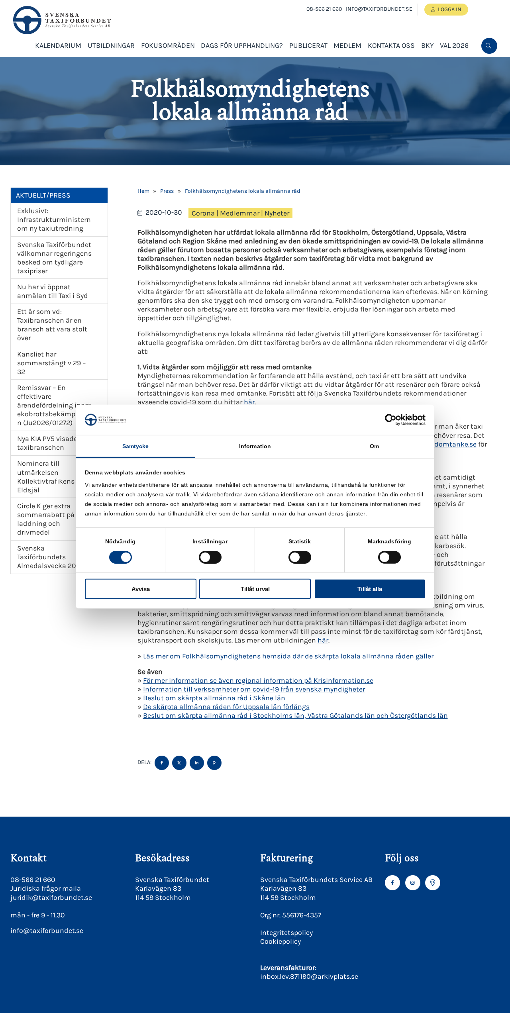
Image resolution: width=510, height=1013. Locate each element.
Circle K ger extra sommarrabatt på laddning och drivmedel (46, 519)
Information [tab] (255, 446)
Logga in (449, 9)
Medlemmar (239, 213)
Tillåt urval (255, 589)
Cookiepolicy (280, 941)
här (249, 402)
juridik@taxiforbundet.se (51, 897)
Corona (203, 213)
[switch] (210, 557)
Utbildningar (111, 45)
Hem (143, 191)
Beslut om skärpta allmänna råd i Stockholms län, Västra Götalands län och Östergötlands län (295, 715)
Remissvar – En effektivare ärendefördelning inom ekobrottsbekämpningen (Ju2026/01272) (55, 405)
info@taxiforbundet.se (379, 9)
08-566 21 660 (324, 9)
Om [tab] (374, 446)
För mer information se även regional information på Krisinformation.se (258, 680)
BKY (427, 45)
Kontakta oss (391, 45)
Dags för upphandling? (242, 45)
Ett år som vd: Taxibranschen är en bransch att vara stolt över (52, 325)
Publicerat (308, 45)
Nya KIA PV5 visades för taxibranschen (54, 443)
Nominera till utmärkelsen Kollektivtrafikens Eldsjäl (46, 476)
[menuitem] (489, 46)
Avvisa (140, 589)
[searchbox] (429, 72)
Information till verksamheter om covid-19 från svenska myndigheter (254, 689)
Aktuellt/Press (43, 195)
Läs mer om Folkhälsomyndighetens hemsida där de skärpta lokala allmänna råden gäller (288, 656)
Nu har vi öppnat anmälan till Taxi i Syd (52, 291)
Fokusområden (168, 45)
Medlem (347, 45)
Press (167, 191)
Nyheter (277, 213)
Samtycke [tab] (135, 446)
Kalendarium (58, 45)
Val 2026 (454, 45)
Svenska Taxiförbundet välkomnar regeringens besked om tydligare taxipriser (54, 258)
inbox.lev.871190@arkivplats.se (309, 976)
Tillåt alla (369, 589)
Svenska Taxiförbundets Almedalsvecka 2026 (50, 557)
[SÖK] (489, 46)
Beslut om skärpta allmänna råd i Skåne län (214, 698)
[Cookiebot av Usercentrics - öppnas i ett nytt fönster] (391, 420)
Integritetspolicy (286, 933)
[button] (488, 72)
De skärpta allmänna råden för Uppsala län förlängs (226, 707)
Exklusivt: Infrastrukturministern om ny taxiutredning (54, 219)
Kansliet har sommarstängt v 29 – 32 (51, 363)
